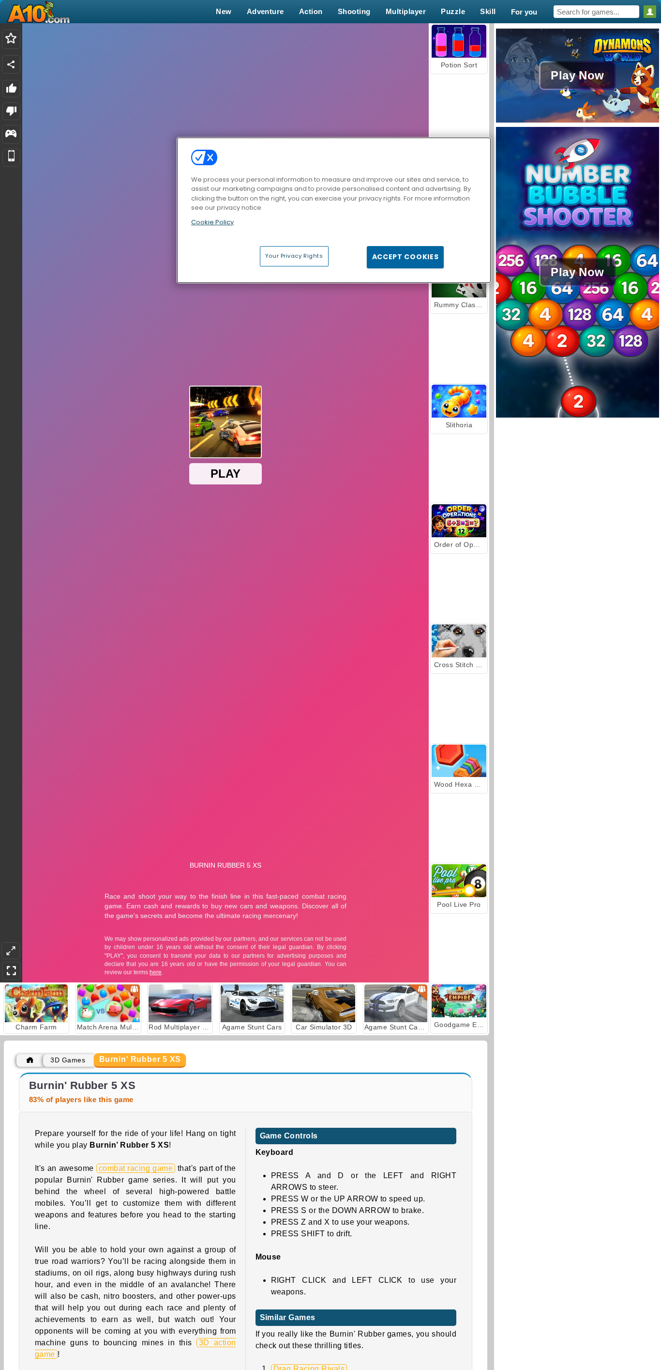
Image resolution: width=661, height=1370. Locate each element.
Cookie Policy (212, 222)
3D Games (67, 1060)
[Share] (11, 64)
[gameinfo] (11, 134)
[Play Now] (577, 121)
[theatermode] (10, 950)
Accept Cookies (405, 257)
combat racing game (136, 1168)
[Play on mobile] (11, 158)
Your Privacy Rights (294, 256)
